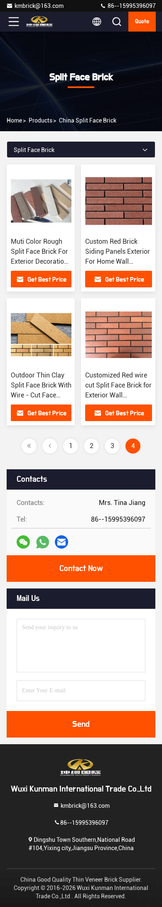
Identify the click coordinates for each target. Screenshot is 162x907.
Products (40, 120)
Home (14, 120)
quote (142, 22)
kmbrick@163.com (39, 5)
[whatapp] (42, 542)
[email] (61, 542)
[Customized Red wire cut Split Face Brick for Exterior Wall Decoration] (118, 334)
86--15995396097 (131, 5)
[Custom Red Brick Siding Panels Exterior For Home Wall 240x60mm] (118, 201)
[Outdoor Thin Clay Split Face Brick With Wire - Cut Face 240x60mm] (41, 334)
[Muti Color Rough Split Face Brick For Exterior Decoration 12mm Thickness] (41, 201)
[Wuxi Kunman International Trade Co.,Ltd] (41, 22)
